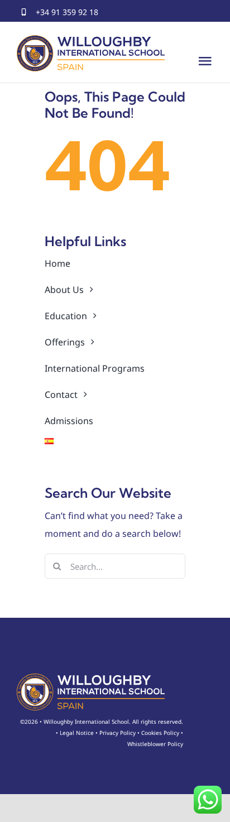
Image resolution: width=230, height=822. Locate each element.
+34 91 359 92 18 (67, 12)
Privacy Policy (117, 733)
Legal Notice (77, 733)
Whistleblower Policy (155, 744)
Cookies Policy (160, 733)
